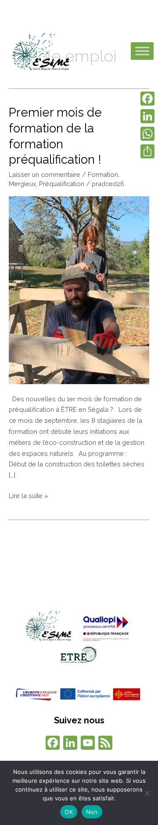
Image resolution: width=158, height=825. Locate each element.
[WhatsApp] (147, 134)
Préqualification (61, 183)
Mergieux (22, 183)
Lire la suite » (28, 495)
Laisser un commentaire (44, 174)
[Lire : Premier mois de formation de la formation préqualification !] (79, 289)
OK (69, 811)
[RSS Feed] (105, 744)
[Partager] (147, 151)
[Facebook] (52, 744)
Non (92, 811)
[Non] (147, 792)
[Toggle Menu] (142, 51)
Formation (103, 174)
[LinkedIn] (147, 116)
